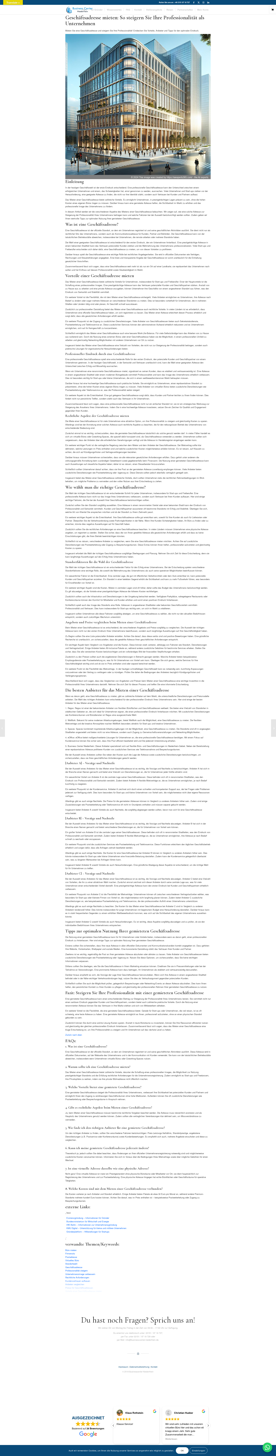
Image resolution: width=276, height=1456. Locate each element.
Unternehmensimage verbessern (80, 1274)
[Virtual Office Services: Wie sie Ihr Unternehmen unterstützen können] (273, 728)
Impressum (123, 1366)
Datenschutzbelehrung (139, 1366)
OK (182, 1450)
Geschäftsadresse (73, 1267)
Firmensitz (70, 1253)
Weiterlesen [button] (123, 1438)
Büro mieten (71, 1250)
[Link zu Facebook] (194, 2)
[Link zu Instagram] (203, 2)
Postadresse (71, 1257)
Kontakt (154, 1366)
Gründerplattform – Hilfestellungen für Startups (87, 1231)
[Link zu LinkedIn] (208, 2)
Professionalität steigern (76, 1270)
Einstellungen (198, 1450)
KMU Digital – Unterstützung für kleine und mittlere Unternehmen (96, 1228)
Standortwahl (71, 1263)
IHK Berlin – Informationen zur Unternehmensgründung (91, 1224)
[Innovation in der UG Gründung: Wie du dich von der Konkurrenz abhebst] (2, 728)
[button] (208, 1425)
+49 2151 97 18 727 (182, 2)
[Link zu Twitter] (198, 2)
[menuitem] (84, 10)
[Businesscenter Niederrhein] (79, 10)
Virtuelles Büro (72, 1260)
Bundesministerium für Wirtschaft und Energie (87, 1221)
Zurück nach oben (73, 1034)
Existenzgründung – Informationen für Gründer (87, 1217)
